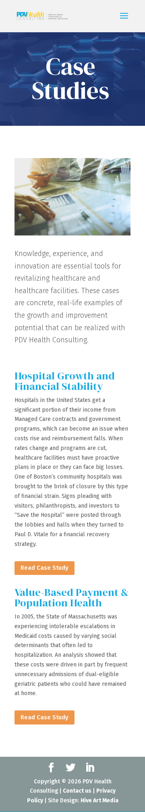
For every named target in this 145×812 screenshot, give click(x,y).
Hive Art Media (99, 800)
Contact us (77, 790)
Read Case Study (44, 567)
